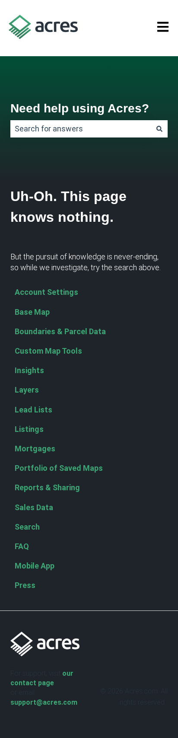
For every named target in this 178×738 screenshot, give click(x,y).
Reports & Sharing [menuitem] (47, 487)
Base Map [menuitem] (32, 311)
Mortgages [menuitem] (35, 448)
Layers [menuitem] (27, 389)
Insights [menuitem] (29, 370)
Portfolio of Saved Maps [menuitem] (59, 468)
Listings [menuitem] (29, 429)
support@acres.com (43, 702)
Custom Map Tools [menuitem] (48, 350)
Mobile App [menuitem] (34, 565)
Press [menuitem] (25, 585)
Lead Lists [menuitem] (33, 409)
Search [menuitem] (27, 526)
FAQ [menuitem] (22, 546)
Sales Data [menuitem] (34, 507)
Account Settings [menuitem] (46, 292)
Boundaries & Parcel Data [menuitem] (60, 331)
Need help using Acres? (79, 108)
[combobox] (80, 129)
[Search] (159, 129)
